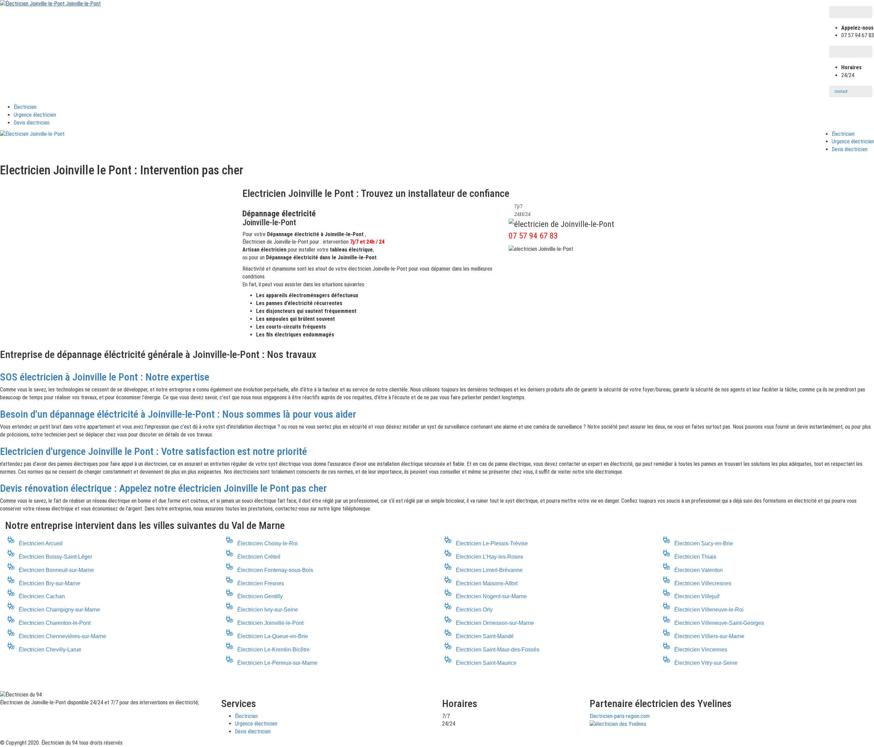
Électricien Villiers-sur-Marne (709, 636)
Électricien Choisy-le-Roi (267, 543)
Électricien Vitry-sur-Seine (705, 663)
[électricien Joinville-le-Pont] (32, 134)
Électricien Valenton (698, 570)
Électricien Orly (474, 610)
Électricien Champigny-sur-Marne (59, 610)
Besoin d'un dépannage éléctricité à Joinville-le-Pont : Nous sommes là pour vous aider (178, 414)
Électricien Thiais (695, 557)
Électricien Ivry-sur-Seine (267, 610)
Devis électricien (32, 122)
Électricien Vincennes (700, 649)
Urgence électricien (35, 115)
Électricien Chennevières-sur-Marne (62, 636)
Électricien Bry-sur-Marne (49, 583)
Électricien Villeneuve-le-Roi (709, 610)
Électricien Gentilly (260, 596)
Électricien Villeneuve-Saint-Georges (719, 623)
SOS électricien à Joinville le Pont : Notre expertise (104, 377)
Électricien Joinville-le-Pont (270, 623)
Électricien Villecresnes (702, 583)
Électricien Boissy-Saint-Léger (55, 557)
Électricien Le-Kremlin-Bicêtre (273, 649)
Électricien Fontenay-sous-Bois (275, 570)
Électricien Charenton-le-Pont (54, 623)
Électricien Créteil (258, 557)
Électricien (25, 107)
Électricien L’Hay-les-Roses (489, 557)
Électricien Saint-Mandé (485, 636)
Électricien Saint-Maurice (486, 663)
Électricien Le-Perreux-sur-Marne (277, 663)
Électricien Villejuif (696, 596)
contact (841, 91)
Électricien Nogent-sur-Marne (491, 596)
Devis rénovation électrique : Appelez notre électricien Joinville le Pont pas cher (163, 488)
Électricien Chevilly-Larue (50, 649)
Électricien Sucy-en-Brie (703, 543)
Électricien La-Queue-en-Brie (272, 636)
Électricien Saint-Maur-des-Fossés (497, 649)
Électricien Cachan (42, 596)
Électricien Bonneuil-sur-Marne (56, 570)
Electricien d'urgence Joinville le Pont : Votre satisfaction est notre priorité (153, 451)
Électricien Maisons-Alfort (487, 583)
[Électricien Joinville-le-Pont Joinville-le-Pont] (50, 3)
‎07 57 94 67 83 (533, 236)
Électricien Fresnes (260, 583)
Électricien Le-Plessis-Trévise (492, 543)
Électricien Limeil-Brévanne (489, 570)
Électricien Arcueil (40, 543)
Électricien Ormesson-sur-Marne (495, 623)
